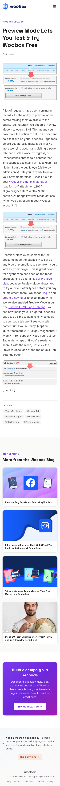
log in (46, 293)
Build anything (28, 757)
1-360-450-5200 (18, 776)
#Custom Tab (33, 411)
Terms (41, 781)
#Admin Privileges (13, 411)
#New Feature (33, 416)
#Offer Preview (11, 422)
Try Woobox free (28, 706)
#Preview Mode (31, 422)
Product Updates (13, 22)
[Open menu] (54, 6)
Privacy (50, 781)
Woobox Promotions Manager (28, 181)
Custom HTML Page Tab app (26, 307)
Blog (9, 781)
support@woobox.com (43, 776)
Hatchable (28, 781)
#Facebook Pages (13, 416)
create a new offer (14, 297)
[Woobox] (30, 772)
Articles (16, 781)
